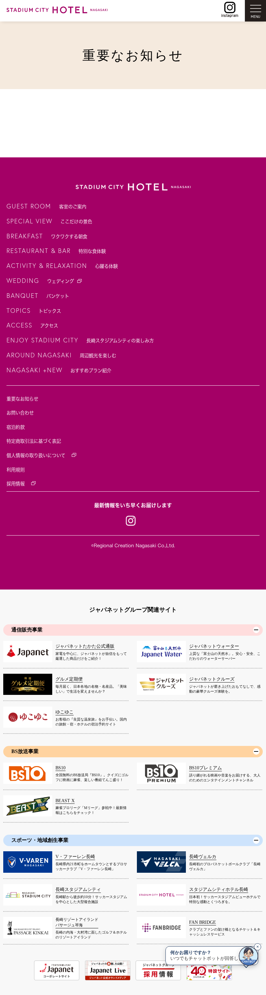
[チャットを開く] (248, 956)
